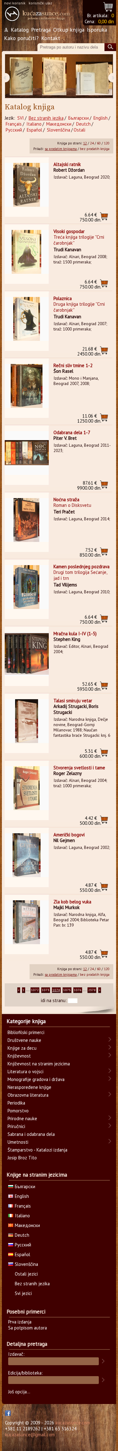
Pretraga (41, 29)
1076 (77, 990)
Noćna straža (66, 499)
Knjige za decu (22, 1048)
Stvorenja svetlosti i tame (79, 768)
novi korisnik (14, 3)
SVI (20, 118)
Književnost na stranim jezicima (39, 1064)
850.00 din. (90, 552)
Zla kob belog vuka (72, 902)
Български (78, 118)
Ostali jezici (26, 1274)
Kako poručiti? (21, 38)
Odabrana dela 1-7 (71, 432)
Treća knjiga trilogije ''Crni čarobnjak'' (78, 240)
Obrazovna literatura (28, 1095)
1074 (56, 990)
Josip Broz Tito (22, 1158)
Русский (14, 130)
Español (34, 130)
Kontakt (50, 38)
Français (14, 124)
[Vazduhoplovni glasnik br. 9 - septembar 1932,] (21, 76)
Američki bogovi (69, 835)
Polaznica (62, 298)
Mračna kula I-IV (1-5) (75, 634)
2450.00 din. (89, 351)
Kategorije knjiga (26, 1021)
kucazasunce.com (72, 1423)
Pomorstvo (18, 1111)
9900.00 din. (89, 485)
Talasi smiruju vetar (72, 701)
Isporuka (97, 29)
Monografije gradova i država (36, 1079)
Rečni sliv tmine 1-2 (73, 365)
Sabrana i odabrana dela (31, 1134)
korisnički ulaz (40, 3)
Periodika (16, 1103)
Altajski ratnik (67, 164)
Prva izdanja (19, 1322)
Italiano (34, 124)
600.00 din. (90, 753)
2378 (92, 990)
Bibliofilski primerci (26, 1032)
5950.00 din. (89, 686)
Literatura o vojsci (25, 1071)
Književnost (19, 1056)
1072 (35, 990)
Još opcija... (19, 1392)
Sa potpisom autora (27, 1328)
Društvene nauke (24, 1040)
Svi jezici (23, 1293)
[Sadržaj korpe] (108, 6)
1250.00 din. (89, 418)
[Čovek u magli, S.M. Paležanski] (54, 76)
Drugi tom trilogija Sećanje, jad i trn (80, 575)
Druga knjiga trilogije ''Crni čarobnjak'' (79, 307)
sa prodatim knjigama (61, 149)
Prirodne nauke (22, 1118)
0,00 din (106, 21)
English (100, 118)
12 (85, 143)
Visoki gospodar (69, 231)
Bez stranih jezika (46, 118)
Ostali (79, 130)
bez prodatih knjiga (95, 149)
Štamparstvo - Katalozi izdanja (37, 1150)
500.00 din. (90, 820)
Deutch (83, 124)
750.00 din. (90, 217)
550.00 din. (90, 887)
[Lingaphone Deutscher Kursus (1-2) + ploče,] (94, 76)
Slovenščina (58, 130)
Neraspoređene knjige (29, 1087)
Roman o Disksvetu (72, 505)
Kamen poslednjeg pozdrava (81, 566)
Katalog (20, 29)
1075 (67, 990)
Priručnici (16, 1126)
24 (92, 143)
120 (107, 143)
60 (99, 143)
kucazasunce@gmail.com (30, 1435)
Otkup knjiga (68, 29)
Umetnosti (18, 1142)
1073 (45, 990)
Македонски (58, 124)
